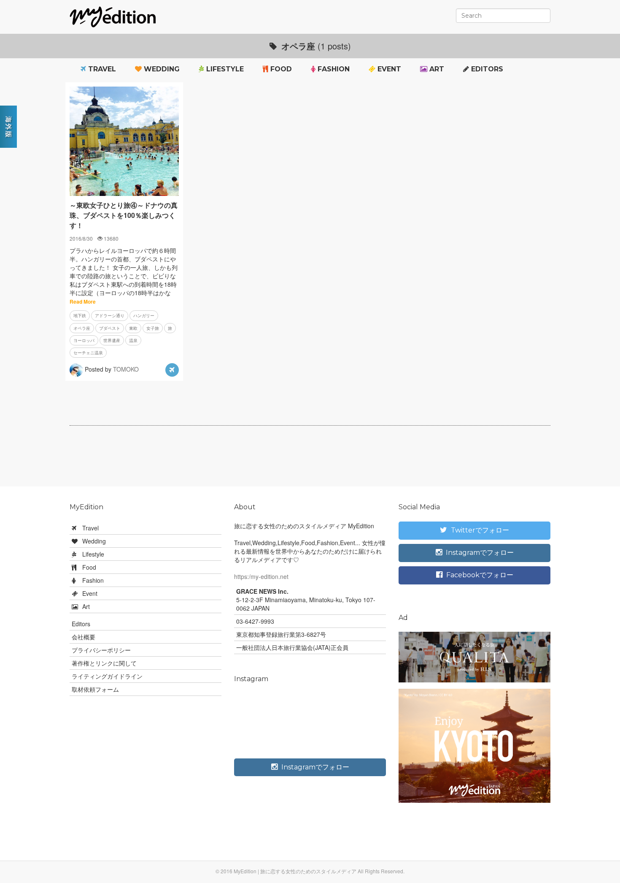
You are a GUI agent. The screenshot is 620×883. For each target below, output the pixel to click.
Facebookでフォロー (479, 575)
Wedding (161, 69)
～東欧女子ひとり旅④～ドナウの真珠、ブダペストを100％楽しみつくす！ (124, 215)
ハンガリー (143, 315)
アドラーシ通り (109, 315)
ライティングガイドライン (107, 676)
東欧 (133, 328)
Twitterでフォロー (479, 530)
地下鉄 (79, 315)
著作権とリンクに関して (104, 663)
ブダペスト (109, 328)
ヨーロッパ (83, 340)
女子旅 (152, 328)
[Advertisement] (310, 459)
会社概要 (83, 637)
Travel (101, 69)
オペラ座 (81, 328)
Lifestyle (224, 69)
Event (388, 69)
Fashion (332, 69)
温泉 (133, 340)
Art (435, 69)
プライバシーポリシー (101, 650)
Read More (83, 301)
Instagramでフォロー (314, 767)
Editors (486, 69)
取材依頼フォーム (95, 689)
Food (280, 69)
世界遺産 (111, 340)
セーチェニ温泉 (88, 353)
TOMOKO (126, 369)
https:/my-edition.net (261, 576)
